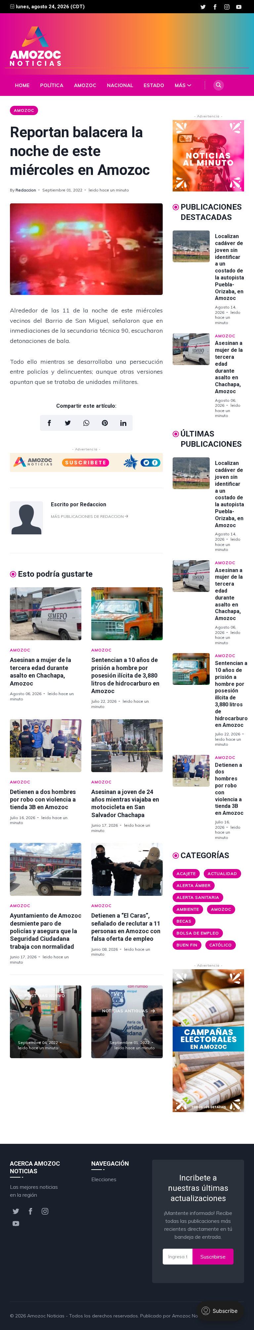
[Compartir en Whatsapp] (86, 423)
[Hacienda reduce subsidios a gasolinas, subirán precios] (45, 1021)
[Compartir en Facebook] (49, 423)
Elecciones (103, 1179)
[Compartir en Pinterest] (105, 423)
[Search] (218, 85)
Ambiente (188, 909)
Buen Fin (187, 944)
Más (180, 85)
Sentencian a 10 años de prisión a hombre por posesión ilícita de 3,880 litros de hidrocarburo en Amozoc (125, 675)
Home (22, 85)
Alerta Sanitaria (198, 897)
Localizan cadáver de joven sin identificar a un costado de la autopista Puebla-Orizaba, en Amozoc (229, 267)
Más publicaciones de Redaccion (88, 516)
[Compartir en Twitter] (68, 423)
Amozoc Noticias (45, 1316)
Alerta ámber (194, 885)
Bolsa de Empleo (198, 933)
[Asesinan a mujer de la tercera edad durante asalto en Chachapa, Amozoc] (45, 613)
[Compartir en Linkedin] (123, 423)
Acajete (186, 873)
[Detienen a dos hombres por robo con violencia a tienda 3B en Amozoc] (45, 745)
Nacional (120, 85)
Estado (154, 85)
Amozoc (85, 85)
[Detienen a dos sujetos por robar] (127, 1021)
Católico (220, 944)
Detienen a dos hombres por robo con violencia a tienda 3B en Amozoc (43, 799)
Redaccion (26, 189)
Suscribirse (213, 1256)
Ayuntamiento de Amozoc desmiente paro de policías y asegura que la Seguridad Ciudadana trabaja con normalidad (45, 931)
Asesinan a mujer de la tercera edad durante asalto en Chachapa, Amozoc (229, 367)
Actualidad (222, 873)
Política (52, 85)
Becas (184, 921)
